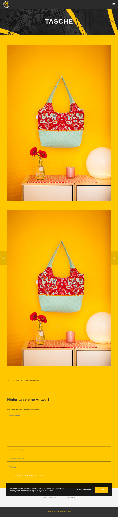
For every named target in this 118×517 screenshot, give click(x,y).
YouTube (69, 497)
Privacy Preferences (83, 490)
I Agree (101, 490)
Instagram (49, 497)
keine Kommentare (31, 380)
